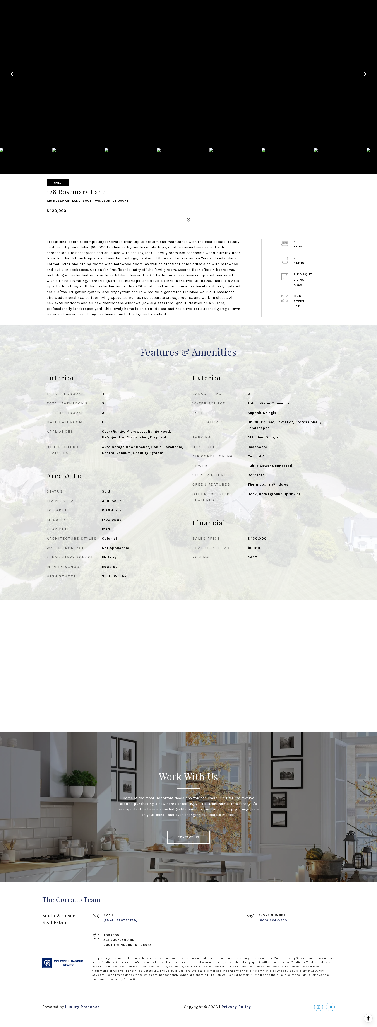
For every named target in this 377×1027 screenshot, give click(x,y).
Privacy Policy (236, 1006)
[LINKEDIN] (330, 1007)
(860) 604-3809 (272, 920)
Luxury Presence (82, 1006)
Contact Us (188, 837)
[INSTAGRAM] (318, 1007)
